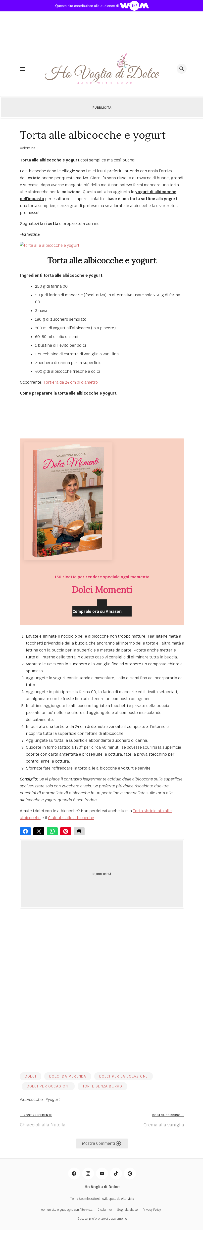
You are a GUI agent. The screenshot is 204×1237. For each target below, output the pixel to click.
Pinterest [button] (65, 831)
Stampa (79, 831)
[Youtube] (102, 1173)
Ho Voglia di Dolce (102, 1186)
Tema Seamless (81, 1199)
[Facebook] (74, 1173)
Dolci (30, 1076)
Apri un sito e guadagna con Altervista (67, 1210)
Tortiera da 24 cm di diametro (71, 382)
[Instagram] (88, 1173)
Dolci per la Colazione (123, 1076)
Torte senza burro (102, 1086)
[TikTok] (116, 1173)
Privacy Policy (152, 1210)
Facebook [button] (25, 831)
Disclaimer (105, 1210)
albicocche (32, 1099)
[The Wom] (134, 5)
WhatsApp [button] (52, 831)
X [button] (38, 831)
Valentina (27, 148)
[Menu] (22, 69)
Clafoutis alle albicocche (71, 817)
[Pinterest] (130, 1173)
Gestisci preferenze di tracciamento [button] (102, 1219)
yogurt (54, 1099)
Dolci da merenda (67, 1076)
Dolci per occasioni (48, 1086)
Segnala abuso (127, 1210)
